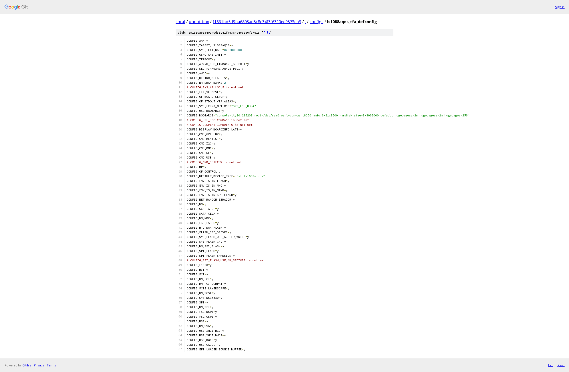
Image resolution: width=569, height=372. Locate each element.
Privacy (39, 365)
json (561, 365)
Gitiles (26, 365)
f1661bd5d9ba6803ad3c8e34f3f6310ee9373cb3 (257, 21)
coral (180, 21)
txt (550, 365)
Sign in (560, 7)
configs (316, 21)
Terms (51, 365)
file (266, 33)
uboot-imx (199, 21)
